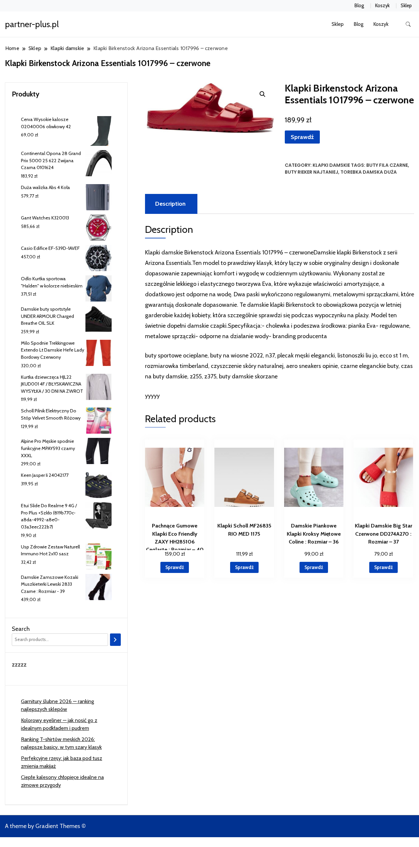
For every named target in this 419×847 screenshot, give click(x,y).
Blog (359, 6)
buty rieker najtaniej (311, 172)
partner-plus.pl (32, 24)
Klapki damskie (331, 165)
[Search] (115, 639)
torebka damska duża (368, 172)
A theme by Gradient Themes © (45, 826)
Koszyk (382, 6)
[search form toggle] (408, 24)
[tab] (170, 204)
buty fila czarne (387, 165)
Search (21, 628)
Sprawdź (302, 137)
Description (170, 203)
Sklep (406, 6)
